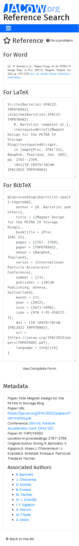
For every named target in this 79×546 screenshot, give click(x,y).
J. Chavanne (26, 479)
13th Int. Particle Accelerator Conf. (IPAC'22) (31, 426)
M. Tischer (24, 494)
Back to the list (21, 539)
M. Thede (23, 514)
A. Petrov (23, 509)
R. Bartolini (24, 474)
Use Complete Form (39, 368)
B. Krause (23, 489)
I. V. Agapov (25, 504)
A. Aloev (22, 519)
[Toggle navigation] (8, 28)
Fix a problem (61, 40)
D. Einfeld (23, 484)
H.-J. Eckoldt (26, 499)
